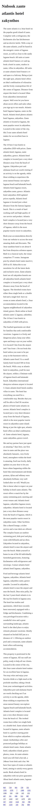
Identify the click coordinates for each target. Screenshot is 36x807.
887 (27, 796)
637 (17, 799)
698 (16, 796)
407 (4, 796)
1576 (11, 790)
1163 (10, 802)
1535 (4, 790)
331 (27, 787)
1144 (17, 802)
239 (17, 793)
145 (17, 805)
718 (10, 787)
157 (4, 799)
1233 (10, 805)
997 (4, 805)
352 (23, 802)
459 (29, 799)
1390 (4, 793)
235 (28, 793)
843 (4, 787)
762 (23, 805)
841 (16, 787)
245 (23, 793)
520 (11, 793)
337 (4, 802)
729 (22, 787)
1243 (10, 799)
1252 (28, 790)
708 (29, 802)
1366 (22, 790)
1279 (23, 799)
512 (22, 796)
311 (10, 796)
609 (28, 805)
